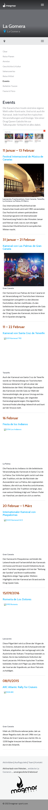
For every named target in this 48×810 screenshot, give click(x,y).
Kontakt (38, 762)
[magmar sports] (9, 5)
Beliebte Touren (10, 86)
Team (30, 762)
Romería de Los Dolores (17, 599)
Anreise (6, 61)
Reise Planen (8, 56)
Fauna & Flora (9, 91)
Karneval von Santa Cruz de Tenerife (24, 333)
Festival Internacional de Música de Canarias (23, 158)
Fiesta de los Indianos (15, 424)
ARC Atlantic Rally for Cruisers (20, 687)
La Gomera (13, 31)
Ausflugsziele (21, 762)
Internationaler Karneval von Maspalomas (19, 513)
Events (6, 81)
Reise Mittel (8, 76)
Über (5, 51)
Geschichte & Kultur (12, 66)
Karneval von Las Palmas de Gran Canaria (22, 247)
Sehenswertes (9, 71)
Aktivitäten (8, 762)
